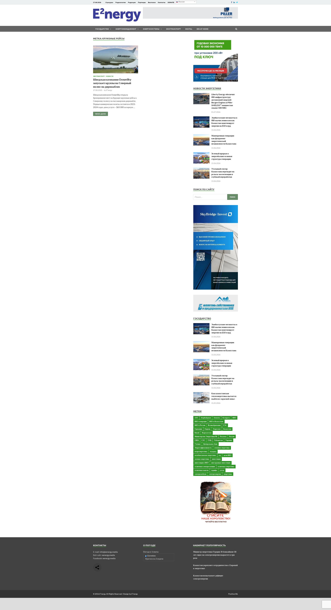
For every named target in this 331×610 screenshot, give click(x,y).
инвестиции (216, 459)
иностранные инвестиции (220, 463)
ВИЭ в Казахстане (216, 421)
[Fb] (231, 2)
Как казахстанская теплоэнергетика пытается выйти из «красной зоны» (223, 396)
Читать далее (99, 113)
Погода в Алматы (151, 551)
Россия (231, 436)
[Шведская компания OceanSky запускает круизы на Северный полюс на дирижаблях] (115, 59)
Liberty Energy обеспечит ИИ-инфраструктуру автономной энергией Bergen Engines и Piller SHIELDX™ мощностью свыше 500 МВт (223, 101)
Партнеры (142, 2)
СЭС (203, 440)
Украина (228, 440)
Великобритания (214, 425)
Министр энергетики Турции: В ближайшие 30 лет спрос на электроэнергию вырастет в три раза (214, 554)
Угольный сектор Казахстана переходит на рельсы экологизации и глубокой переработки (222, 173)
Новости (109, 76)
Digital (188, 29)
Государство (102, 29)
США (197, 440)
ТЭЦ (209, 440)
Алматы (217, 418)
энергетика (228, 474)
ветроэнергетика (201, 451)
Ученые (198, 444)
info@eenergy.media (109, 552)
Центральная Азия (210, 444)
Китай (197, 433)
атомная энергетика (222, 448)
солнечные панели (201, 470)
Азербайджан (206, 418)
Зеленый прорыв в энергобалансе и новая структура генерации (221, 156)
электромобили (200, 474)
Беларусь (226, 418)
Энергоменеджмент (125, 29)
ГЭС (225, 425)
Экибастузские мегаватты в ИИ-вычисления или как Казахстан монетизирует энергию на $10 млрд (224, 121)
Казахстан (227, 429)
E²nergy (109, 90)
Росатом (223, 436)
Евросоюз (217, 429)
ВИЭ (234, 418)
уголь (222, 470)
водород (213, 451)
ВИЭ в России (200, 425)
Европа (207, 429)
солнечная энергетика (226, 466)
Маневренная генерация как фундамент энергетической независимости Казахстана (223, 139)
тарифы (214, 470)
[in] (234, 2)
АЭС (196, 418)
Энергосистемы (151, 29)
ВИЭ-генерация (201, 421)
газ (220, 455)
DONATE (171, 2)
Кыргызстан (206, 433)
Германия (198, 429)
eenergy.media (108, 555)
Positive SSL (233, 594)
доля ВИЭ (227, 455)
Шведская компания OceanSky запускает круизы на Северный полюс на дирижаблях (112, 83)
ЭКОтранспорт (173, 29)
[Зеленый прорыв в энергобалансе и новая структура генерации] (201, 153)
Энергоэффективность (203, 448)
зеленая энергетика (202, 459)
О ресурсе (109, 2)
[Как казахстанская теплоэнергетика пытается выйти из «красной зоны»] (201, 393)
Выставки (152, 2)
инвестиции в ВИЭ (202, 463)
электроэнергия (215, 474)
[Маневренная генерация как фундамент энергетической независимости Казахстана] (201, 136)
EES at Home (202, 29)
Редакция (132, 2)
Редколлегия (120, 2)
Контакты (161, 2)
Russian (181, 2)
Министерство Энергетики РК (206, 436)
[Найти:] (215, 197)
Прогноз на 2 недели (154, 558)
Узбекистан (218, 440)
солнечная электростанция (205, 466)
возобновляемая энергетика (205, 455)
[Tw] (237, 2)
